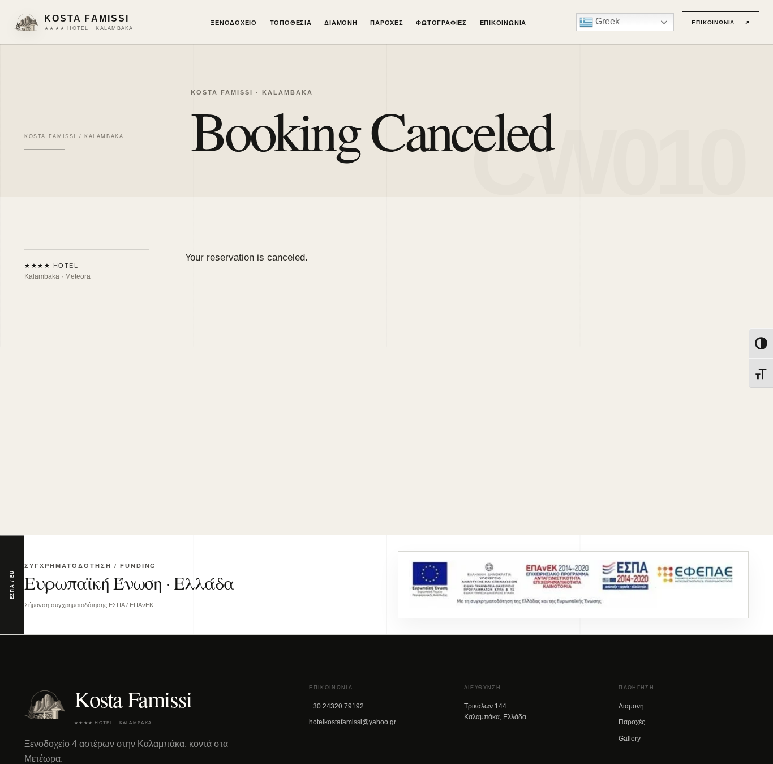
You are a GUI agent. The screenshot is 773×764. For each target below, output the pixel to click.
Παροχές (386, 22)
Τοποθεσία (291, 22)
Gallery (630, 738)
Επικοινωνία (503, 22)
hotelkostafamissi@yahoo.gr (352, 722)
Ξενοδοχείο (234, 22)
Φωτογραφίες (441, 22)
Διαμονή (341, 22)
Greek (606, 21)
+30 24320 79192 (336, 706)
